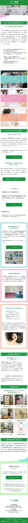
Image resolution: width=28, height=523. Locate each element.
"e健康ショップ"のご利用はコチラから (14, 179)
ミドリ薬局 (14, 500)
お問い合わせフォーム (14, 477)
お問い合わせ (5, 521)
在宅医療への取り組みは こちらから (14, 117)
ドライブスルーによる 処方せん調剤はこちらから (14, 79)
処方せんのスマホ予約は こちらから (14, 98)
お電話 (15, 521)
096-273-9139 (16, 491)
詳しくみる (14, 157)
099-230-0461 (9, 486)
